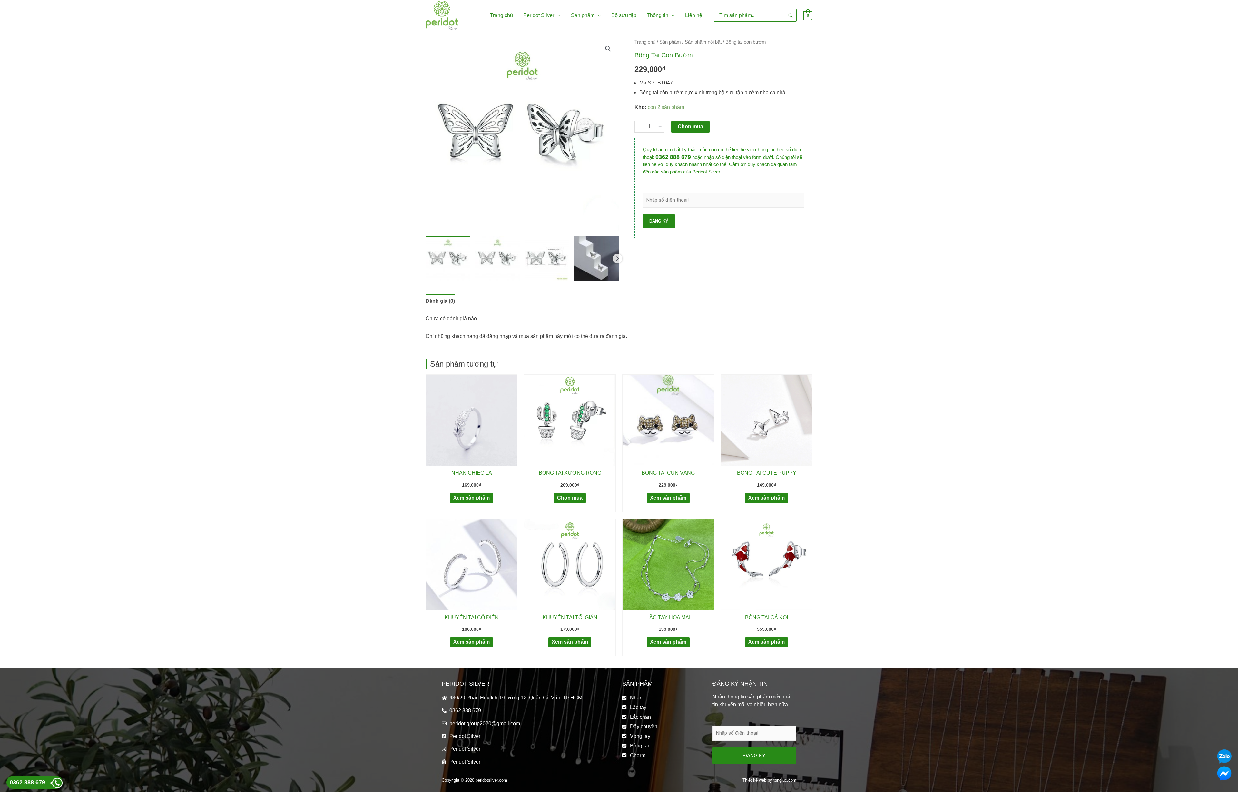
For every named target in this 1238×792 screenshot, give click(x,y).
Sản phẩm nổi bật (703, 42)
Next (617, 258)
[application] (557, 15)
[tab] (440, 301)
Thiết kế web (754, 780)
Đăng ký (658, 221)
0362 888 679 (673, 157)
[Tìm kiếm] (790, 15)
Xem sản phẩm (471, 497)
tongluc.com (784, 780)
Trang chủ (644, 42)
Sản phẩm (670, 42)
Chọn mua (690, 126)
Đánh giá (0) (440, 301)
